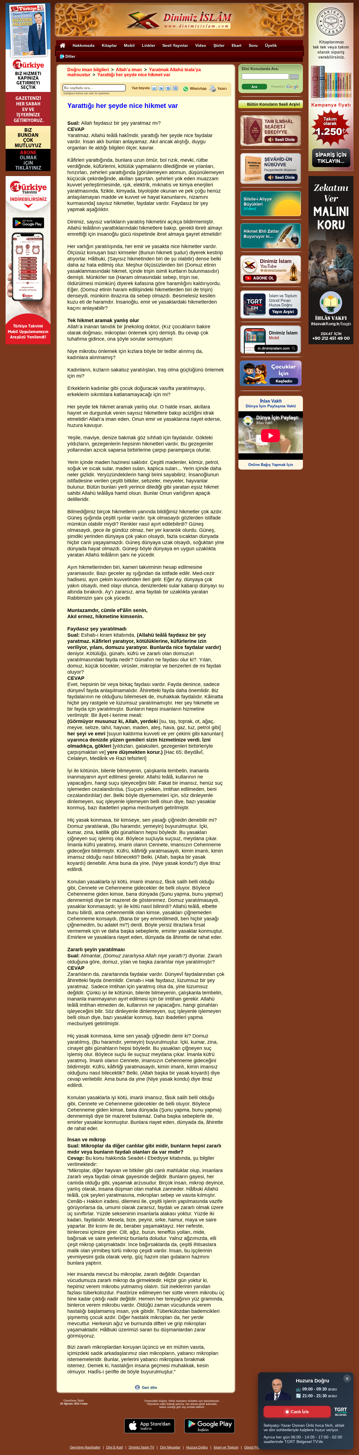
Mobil (129, 45)
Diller (69, 56)
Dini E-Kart (114, 1447)
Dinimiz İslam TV (141, 1447)
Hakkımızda (84, 45)
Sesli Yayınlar (175, 45)
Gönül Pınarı (253, 1447)
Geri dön (149, 1387)
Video (200, 45)
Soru (253, 45)
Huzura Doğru (197, 1447)
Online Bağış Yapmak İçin (270, 465)
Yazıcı (222, 89)
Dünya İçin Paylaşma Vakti (271, 403)
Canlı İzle (300, 1411)
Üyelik (271, 45)
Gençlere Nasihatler (85, 1447)
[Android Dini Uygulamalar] (209, 1431)
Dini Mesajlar (170, 1447)
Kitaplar (109, 45)
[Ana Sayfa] (62, 45)
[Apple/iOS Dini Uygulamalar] (149, 1431)
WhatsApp (197, 89)
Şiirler (218, 45)
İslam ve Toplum (226, 1447)
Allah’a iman (129, 69)
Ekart (236, 45)
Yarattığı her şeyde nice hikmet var (133, 74)
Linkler (148, 45)
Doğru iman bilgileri (88, 69)
